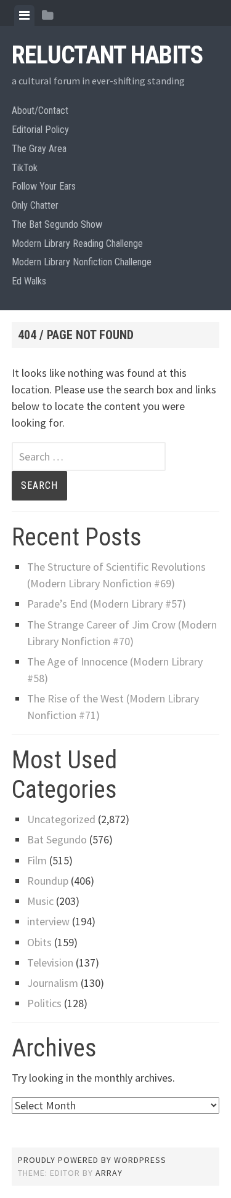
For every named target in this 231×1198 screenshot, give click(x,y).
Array (109, 1172)
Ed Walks (29, 281)
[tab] (24, 15)
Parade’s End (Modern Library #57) (106, 604)
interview (48, 921)
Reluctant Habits (107, 55)
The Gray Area (39, 149)
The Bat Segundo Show (57, 224)
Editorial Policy (40, 129)
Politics (44, 1003)
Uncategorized (61, 819)
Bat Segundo (57, 839)
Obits (39, 942)
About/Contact (40, 110)
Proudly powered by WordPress (92, 1159)
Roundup (47, 881)
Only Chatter (35, 205)
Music (40, 901)
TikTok (25, 168)
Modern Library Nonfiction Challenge (82, 262)
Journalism (52, 983)
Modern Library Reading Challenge (77, 243)
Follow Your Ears (44, 186)
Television (50, 962)
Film (37, 860)
